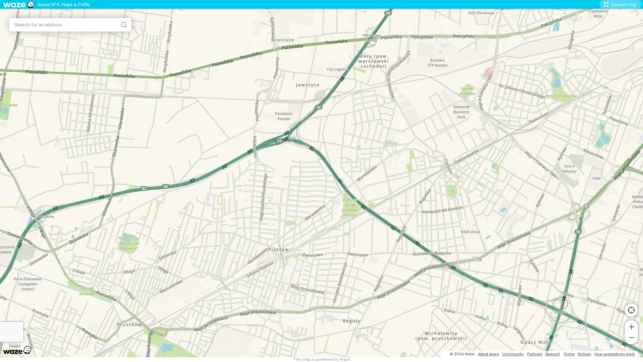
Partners (534, 354)
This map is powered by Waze (321, 359)
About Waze (488, 354)
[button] (631, 326)
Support (553, 354)
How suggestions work (614, 354)
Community (513, 354)
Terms (568, 354)
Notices (584, 354)
